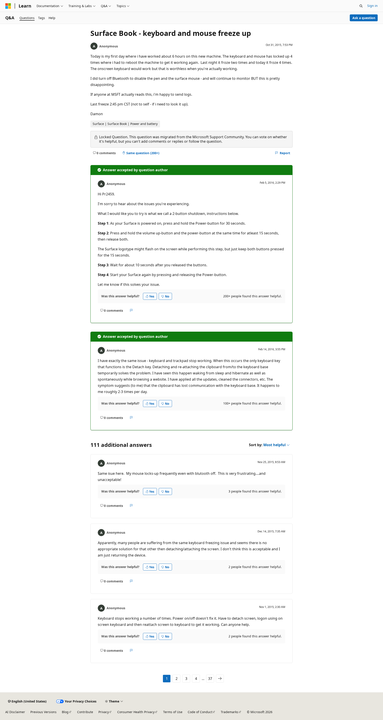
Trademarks (229, 712)
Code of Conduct (200, 712)
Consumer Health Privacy (135, 712)
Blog (65, 712)
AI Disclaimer (15, 712)
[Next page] (220, 679)
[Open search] (361, 6)
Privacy (103, 712)
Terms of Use (172, 712)
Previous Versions (43, 712)
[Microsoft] (8, 6)
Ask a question (363, 18)
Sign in (372, 6)
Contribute (85, 712)
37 (210, 678)
